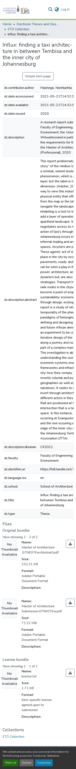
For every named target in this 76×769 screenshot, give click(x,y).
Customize (43, 763)
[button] (24, 9)
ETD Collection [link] (18, 29)
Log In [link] (65, 9)
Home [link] (7, 24)
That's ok (10, 763)
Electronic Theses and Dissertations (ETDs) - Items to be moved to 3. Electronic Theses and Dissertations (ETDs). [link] (38, 24)
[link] (70, 544)
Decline (26, 763)
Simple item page (38, 76)
